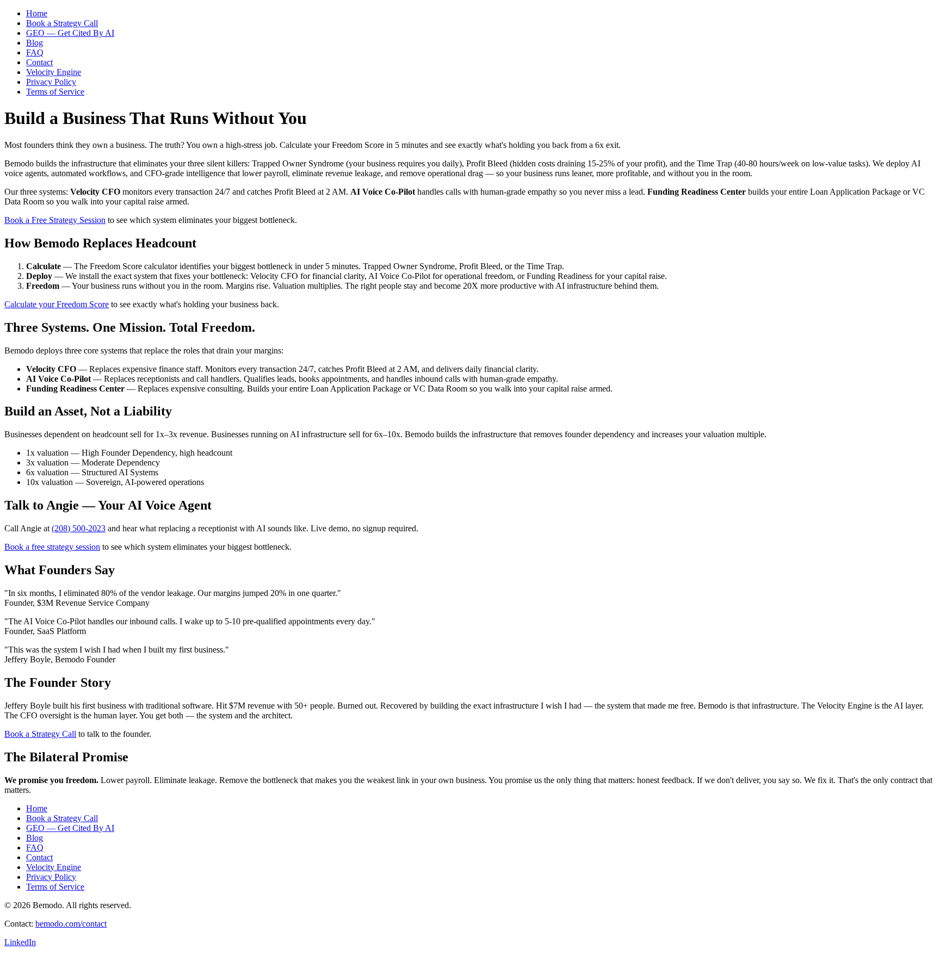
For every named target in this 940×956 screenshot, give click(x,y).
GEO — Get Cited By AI (70, 33)
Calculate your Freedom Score (56, 304)
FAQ (35, 52)
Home (36, 13)
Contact (39, 62)
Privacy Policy (51, 81)
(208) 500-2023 (79, 528)
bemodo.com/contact (71, 923)
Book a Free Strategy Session (55, 220)
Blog (34, 42)
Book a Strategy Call (62, 23)
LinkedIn (20, 942)
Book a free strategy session (52, 546)
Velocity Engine (53, 72)
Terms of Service (55, 91)
